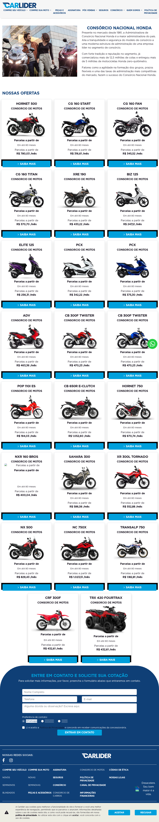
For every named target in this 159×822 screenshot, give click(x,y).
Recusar (145, 812)
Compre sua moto (40, 10)
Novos (6, 777)
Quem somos (134, 10)
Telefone (49, 721)
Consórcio (116, 10)
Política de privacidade (150, 11)
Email (65, 721)
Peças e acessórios (59, 11)
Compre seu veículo (14, 10)
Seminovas (34, 785)
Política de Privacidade (52, 727)
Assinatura (74, 10)
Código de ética (118, 770)
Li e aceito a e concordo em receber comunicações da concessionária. (76, 727)
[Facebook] (4, 759)
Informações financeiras (88, 794)
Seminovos (8, 785)
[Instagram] (11, 759)
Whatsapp (31, 721)
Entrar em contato (79, 732)
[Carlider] (19, 5)
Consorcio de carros (61, 794)
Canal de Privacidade (93, 785)
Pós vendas (89, 10)
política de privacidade (26, 815)
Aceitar (119, 812)
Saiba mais (28, 163)
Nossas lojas (117, 777)
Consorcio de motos (92, 770)
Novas (31, 777)
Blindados (8, 793)
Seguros (103, 10)
